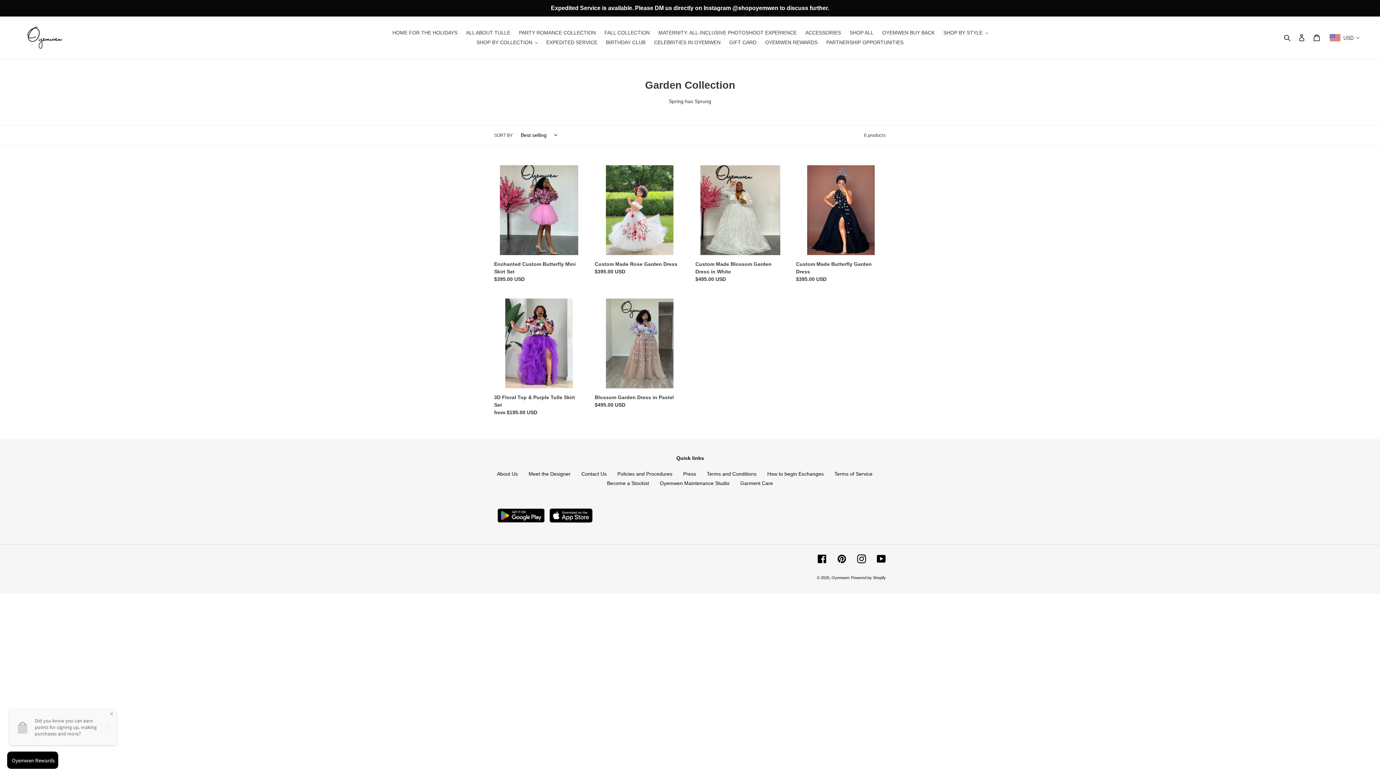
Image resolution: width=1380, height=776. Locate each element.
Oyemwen (841, 578)
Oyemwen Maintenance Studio (695, 483)
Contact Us (594, 474)
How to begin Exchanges (795, 474)
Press (689, 474)
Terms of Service (853, 474)
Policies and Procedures (644, 474)
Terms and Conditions (731, 474)
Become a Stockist (628, 483)
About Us (507, 474)
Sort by (503, 135)
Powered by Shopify (868, 578)
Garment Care (756, 483)
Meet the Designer (550, 474)
